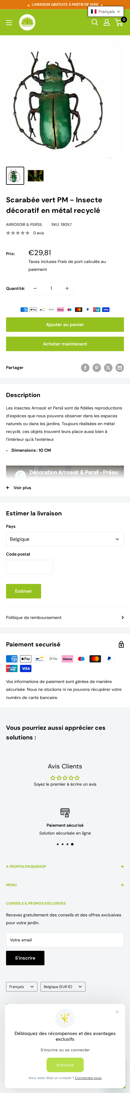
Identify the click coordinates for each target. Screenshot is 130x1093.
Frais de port (70, 261)
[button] (106, 11)
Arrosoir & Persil (24, 224)
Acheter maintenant (65, 344)
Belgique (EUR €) (58, 986)
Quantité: (15, 288)
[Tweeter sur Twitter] (108, 367)
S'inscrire (25, 958)
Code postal (18, 554)
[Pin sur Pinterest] (97, 367)
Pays (10, 526)
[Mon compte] (107, 22)
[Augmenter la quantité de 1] (67, 288)
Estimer (23, 591)
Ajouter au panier (65, 325)
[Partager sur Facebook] (85, 367)
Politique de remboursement (33, 617)
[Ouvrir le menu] (9, 22)
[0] (119, 22)
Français (16, 986)
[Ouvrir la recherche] (95, 22)
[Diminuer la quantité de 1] (35, 288)
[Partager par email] (119, 367)
